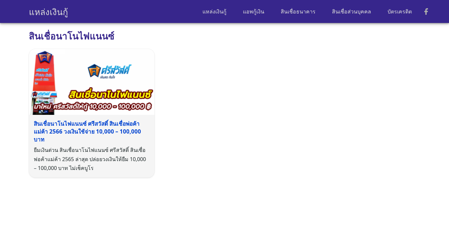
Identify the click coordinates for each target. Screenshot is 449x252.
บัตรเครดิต (400, 11)
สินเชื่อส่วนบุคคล (351, 11)
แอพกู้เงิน (253, 11)
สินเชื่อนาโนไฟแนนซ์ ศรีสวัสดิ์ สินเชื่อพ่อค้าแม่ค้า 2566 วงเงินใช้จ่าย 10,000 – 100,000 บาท (87, 131)
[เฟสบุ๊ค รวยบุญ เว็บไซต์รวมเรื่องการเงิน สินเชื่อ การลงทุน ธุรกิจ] (426, 12)
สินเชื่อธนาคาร (298, 11)
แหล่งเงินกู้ (48, 12)
